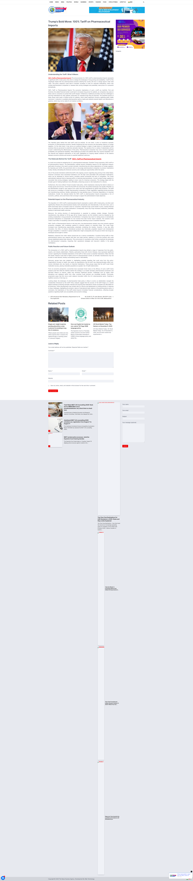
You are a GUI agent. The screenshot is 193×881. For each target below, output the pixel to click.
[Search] (143, 2)
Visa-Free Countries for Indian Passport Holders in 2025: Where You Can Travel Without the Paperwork (112, 704)
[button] (131, 2)
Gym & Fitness (113, 2)
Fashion (98, 2)
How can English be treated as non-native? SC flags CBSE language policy (80, 326)
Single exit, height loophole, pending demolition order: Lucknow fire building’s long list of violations (57, 327)
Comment (51, 350)
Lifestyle (123, 2)
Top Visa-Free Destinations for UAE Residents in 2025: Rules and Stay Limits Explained (108, 519)
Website (50, 378)
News (57, 2)
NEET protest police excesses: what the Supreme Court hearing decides (76, 407)
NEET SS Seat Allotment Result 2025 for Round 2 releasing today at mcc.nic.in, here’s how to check (79, 438)
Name (50, 371)
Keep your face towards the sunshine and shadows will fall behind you (112, 818)
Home (51, 2)
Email (84, 371)
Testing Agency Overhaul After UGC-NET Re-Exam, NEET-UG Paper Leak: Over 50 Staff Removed (78, 422)
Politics (69, 2)
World (76, 2)
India (62, 2)
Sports (91, 2)
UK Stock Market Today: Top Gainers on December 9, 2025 (102, 325)
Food (104, 2)
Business (83, 2)
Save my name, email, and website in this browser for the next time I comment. (73, 385)
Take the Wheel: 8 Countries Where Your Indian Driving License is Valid (111, 589)
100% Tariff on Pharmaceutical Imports (86, 159)
